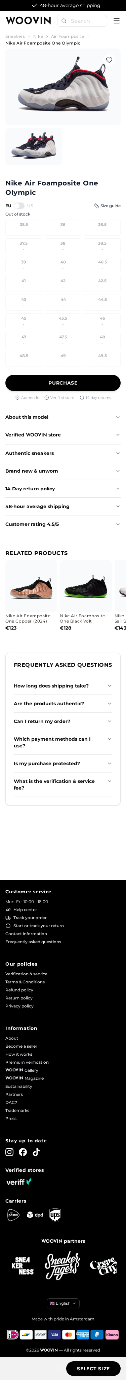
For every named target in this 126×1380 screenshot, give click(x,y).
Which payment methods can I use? (52, 742)
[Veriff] (18, 1182)
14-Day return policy (30, 489)
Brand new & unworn (31, 471)
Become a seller (21, 1046)
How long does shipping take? (51, 686)
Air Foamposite (67, 36)
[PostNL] (13, 1215)
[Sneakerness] (22, 1266)
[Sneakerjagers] (63, 1266)
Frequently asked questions (33, 941)
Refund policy (19, 989)
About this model (26, 417)
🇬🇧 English (60, 1303)
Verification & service (26, 973)
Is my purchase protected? (47, 763)
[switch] (19, 205)
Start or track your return (38, 925)
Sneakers (15, 36)
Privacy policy (19, 1005)
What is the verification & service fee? (54, 784)
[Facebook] (23, 1152)
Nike (38, 36)
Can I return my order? (42, 721)
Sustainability (18, 1086)
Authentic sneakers (29, 453)
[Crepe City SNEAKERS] (103, 1266)
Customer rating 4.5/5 (32, 524)
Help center (25, 909)
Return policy (19, 997)
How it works (18, 1054)
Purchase (63, 383)
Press (10, 1118)
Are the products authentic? (49, 704)
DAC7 (11, 1102)
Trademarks (17, 1110)
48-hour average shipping (37, 506)
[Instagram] (9, 1152)
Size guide (110, 205)
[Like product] (109, 60)
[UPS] (55, 1215)
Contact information (26, 933)
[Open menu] (117, 21)
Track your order (30, 917)
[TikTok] (36, 1152)
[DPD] (35, 1214)
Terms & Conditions (25, 981)
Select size (93, 1369)
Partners (14, 1094)
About (11, 1038)
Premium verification (27, 1062)
